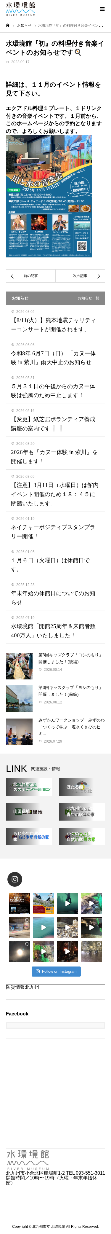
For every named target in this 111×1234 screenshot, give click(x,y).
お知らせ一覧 (88, 298)
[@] (23, 879)
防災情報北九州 (22, 987)
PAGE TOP (103, 1190)
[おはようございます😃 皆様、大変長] (91, 927)
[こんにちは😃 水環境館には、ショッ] (19, 927)
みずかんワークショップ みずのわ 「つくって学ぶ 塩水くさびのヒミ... (73, 727)
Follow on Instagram (59, 971)
